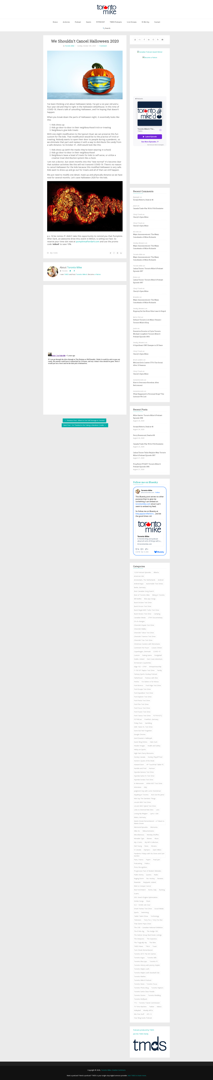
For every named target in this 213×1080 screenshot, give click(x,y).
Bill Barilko (138, 599)
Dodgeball (158, 655)
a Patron (97, 274)
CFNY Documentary (155, 618)
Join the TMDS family (140, 1034)
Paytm (148, 860)
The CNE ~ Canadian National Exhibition (148, 927)
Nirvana (154, 846)
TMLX (148, 946)
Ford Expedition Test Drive (143, 693)
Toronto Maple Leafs (141, 969)
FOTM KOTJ (157, 715)
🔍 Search (106, 28)
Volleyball (137, 1010)
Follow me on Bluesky (145, 482)
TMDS (66, 274)
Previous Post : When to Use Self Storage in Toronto (85, 420)
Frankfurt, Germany (151, 719)
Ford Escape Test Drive (142, 689)
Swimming (145, 912)
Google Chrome (139, 734)
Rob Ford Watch (140, 890)
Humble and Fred (140, 768)
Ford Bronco (138, 685)
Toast (154, 946)
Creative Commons (119, 1070)
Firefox (136, 682)
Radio (156, 875)
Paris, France (138, 860)
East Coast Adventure (154, 659)
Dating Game (147, 655)
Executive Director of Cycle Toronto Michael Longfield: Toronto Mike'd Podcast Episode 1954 (147, 334)
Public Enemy (139, 875)
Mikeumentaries (148, 831)
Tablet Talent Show (141, 916)
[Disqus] (85, 319)
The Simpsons (139, 939)
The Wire (152, 942)
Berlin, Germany (140, 587)
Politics (147, 863)
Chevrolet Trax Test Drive (143, 640)
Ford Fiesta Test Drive (142, 700)
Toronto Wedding (154, 995)
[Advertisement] (151, 77)
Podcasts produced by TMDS (143, 1030)
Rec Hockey (150, 878)
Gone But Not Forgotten (143, 731)
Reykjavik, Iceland (149, 882)
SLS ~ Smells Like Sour (142, 905)
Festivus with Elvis (151, 678)
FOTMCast (138, 719)
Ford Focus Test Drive (142, 708)
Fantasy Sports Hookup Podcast (145, 674)
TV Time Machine (140, 1007)
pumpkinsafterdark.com (87, 241)
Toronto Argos (139, 958)
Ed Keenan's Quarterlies (142, 663)
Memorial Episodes (141, 827)
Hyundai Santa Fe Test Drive (144, 776)
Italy (145, 787)
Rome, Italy (152, 890)
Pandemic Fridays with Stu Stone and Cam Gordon (149, 854)
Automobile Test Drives (154, 584)
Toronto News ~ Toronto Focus (145, 984)
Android (160, 580)
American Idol (139, 576)
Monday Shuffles (153, 835)
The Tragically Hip (140, 942)
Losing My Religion (141, 813)
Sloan (148, 901)
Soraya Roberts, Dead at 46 (143, 200)
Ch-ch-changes (139, 621)
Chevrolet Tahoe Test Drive (144, 633)
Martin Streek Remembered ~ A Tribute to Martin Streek (149, 822)
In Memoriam (139, 783)
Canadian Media (140, 618)
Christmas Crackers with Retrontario (147, 644)
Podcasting (138, 863)
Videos (159, 1007)
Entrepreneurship (155, 667)
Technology (155, 916)
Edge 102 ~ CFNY (140, 667)
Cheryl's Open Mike (140, 217)
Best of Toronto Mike (142, 595)
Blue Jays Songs (150, 599)
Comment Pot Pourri (141, 648)
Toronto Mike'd (81, 274)
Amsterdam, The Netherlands (144, 580)
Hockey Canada (139, 757)
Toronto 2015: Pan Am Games (145, 954)
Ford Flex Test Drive (141, 704)
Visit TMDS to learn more (137, 1075)
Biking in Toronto (158, 595)
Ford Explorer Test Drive (143, 697)
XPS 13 (149, 1014)
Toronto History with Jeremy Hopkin (147, 965)
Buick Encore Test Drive (142, 606)
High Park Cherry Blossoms (144, 753)
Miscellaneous (139, 835)
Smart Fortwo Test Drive (143, 909)
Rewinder (137, 882)
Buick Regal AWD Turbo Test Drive (146, 610)
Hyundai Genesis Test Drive (144, 772)
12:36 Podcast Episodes (142, 572)
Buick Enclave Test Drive (143, 602)
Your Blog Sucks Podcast (143, 1018)
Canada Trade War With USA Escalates (148, 208)
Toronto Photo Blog (141, 988)
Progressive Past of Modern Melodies (147, 871)
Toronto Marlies (140, 976)
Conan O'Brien (157, 648)
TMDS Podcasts (116, 22)
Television (137, 920)
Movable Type (139, 838)
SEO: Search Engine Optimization (146, 897)
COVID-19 (156, 651)
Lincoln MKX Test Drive (142, 802)
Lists (157, 810)
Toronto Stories (139, 995)
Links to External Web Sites (143, 810)
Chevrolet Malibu (140, 629)
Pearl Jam (156, 860)
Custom (137, 655)
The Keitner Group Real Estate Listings (148, 935)
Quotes (148, 875)
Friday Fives (138, 723)
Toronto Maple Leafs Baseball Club (146, 973)
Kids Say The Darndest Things (145, 798)
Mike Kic (137, 831)
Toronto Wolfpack (140, 999)
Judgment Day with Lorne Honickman (147, 791)
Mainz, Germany (140, 817)
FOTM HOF (100, 22)
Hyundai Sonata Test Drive (143, 780)
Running (162, 890)
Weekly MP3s (148, 1010)
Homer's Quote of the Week (144, 761)
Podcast (78, 22)
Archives (66, 22)
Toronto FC (154, 961)
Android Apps (139, 584)
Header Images (139, 746)
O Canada (137, 850)
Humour (152, 768)
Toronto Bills (152, 958)
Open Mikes (157, 850)
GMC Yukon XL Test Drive (143, 727)
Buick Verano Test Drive (142, 614)
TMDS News (138, 946)
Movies (149, 838)
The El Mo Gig (139, 931)
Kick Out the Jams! (157, 795)
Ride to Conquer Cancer (142, 886)
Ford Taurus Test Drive (142, 715)
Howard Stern (139, 764)
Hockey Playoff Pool (155, 757)
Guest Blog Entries (140, 742)
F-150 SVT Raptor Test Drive (144, 670)
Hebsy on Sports (140, 749)
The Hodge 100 (152, 931)
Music (157, 838)
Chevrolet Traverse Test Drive (145, 636)
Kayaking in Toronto (141, 795)
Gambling (148, 723)
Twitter (151, 1007)
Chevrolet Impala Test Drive (144, 625)
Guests (88, 22)
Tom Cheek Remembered (143, 950)
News (146, 846)
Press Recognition (140, 867)
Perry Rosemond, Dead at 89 (144, 435)
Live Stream (132, 22)
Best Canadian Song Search (144, 591)
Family (159, 670)
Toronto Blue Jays (140, 961)
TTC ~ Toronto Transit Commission (147, 1003)
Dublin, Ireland (139, 659)
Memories (154, 827)
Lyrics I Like (154, 813)
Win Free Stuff (139, 1014)
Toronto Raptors (157, 988)
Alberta (156, 572)
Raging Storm (139, 878)
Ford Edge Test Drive (153, 685)
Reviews (160, 878)
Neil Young (138, 846)
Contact (157, 22)
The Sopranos (152, 939)
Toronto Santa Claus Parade (144, 991)
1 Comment (103, 46)
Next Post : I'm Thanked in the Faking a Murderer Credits (84, 425)
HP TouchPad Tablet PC (155, 764)
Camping (157, 614)
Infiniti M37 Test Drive (154, 783)
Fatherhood (138, 678)
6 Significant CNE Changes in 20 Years (148, 345)
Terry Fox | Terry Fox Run (153, 920)
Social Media (159, 909)
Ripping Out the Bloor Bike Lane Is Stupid (149, 311)
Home (55, 22)
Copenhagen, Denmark (142, 651)
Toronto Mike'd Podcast (142, 980)
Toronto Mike (69, 46)
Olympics (147, 850)
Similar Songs (139, 901)
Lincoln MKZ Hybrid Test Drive (145, 806)
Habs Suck (153, 742)
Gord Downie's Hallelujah (143, 738)
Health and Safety (154, 746)
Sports (136, 912)
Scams (136, 893)
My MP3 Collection (151, 842)
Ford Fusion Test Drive (142, 712)
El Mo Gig (145, 22)
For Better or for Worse (150, 682)
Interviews (137, 787)
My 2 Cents (54, 253)
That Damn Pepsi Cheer (142, 924)
